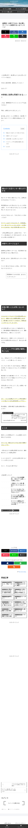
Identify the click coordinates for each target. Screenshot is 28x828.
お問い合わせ (7, 823)
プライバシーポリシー (20, 823)
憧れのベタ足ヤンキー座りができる (15, 133)
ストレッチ (16, 510)
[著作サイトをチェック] (7, 563)
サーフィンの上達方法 (7, 510)
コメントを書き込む (14, 803)
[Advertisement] (14, 57)
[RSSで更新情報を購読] (14, 566)
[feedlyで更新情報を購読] (20, 563)
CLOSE (22, 128)
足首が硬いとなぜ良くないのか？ (14, 138)
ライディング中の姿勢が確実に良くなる (15, 142)
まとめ (8, 146)
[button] (22, 36)
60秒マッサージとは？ (12, 136)
